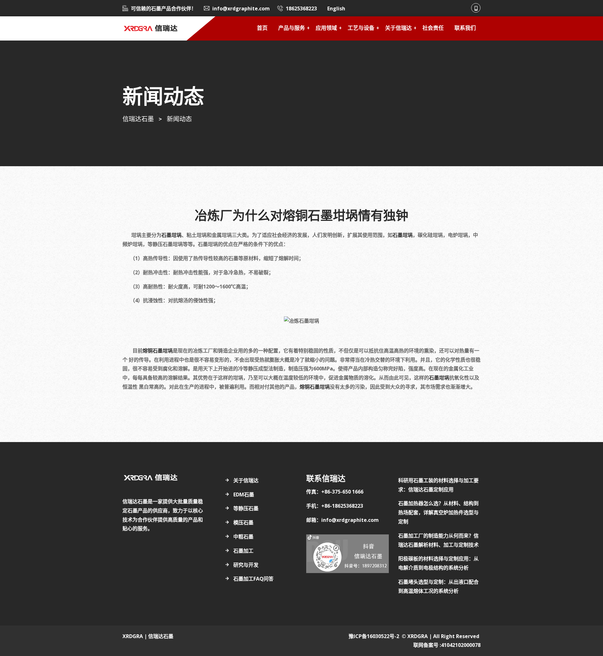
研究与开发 (245, 564)
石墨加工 (243, 550)
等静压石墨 (245, 508)
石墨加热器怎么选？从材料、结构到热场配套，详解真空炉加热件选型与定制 (438, 512)
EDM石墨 (243, 494)
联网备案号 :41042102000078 (447, 645)
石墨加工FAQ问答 (253, 578)
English (336, 8)
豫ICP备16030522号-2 (374, 636)
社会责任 (433, 28)
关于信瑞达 (398, 28)
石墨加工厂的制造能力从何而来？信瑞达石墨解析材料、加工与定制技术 (438, 540)
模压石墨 (243, 522)
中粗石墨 (243, 536)
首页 (262, 28)
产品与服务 (291, 28)
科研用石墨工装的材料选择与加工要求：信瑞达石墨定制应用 (438, 485)
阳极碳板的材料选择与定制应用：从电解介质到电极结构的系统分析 (438, 563)
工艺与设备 (361, 28)
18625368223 (301, 8)
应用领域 (326, 28)
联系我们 (465, 28)
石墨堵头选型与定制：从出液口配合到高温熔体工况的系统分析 (438, 586)
